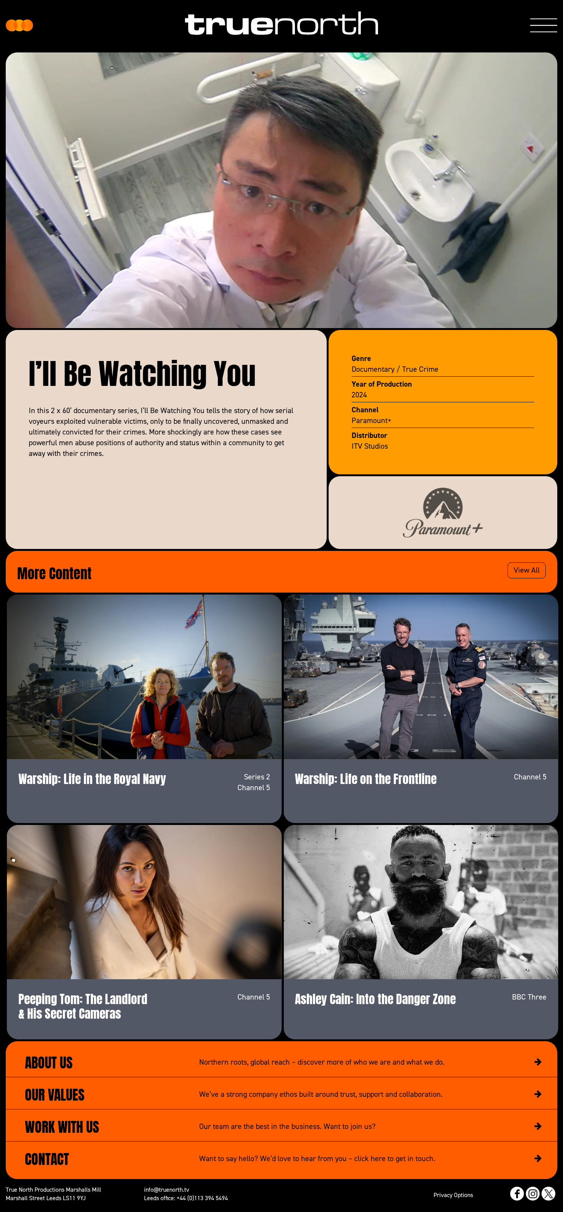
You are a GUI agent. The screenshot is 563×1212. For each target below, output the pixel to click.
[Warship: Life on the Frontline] (420, 677)
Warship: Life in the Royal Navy (92, 777)
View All (527, 570)
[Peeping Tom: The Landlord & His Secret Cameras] (144, 902)
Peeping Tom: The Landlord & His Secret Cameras (82, 1005)
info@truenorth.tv (166, 1189)
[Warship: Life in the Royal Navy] (144, 677)
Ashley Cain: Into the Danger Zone (375, 997)
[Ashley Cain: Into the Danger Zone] (420, 902)
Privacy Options (453, 1195)
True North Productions (19, 25)
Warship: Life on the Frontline (366, 777)
